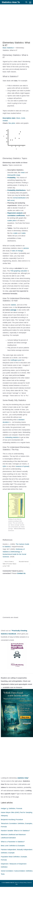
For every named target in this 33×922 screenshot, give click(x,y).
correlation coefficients (16, 215)
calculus (26, 248)
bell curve (10, 200)
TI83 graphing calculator (18, 271)
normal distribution (19, 198)
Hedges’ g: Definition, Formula (11, 808)
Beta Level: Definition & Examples (13, 845)
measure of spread (22, 466)
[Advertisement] (16, 22)
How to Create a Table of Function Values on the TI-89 (9, 564)
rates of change (17, 251)
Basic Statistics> (8, 48)
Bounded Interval (23, 561)
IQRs (4, 466)
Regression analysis (15, 213)
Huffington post (16, 360)
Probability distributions (16, 190)
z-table (15, 233)
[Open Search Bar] (26, 2)
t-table (23, 233)
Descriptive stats (9, 118)
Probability (11, 177)
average (13, 310)
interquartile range (13, 175)
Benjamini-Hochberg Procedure (12, 819)
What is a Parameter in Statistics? (13, 842)
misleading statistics (12, 437)
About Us (17, 882)
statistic (13, 305)
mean (23, 172)
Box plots (12, 123)
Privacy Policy (23, 882)
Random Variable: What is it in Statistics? (15, 830)
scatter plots (11, 220)
